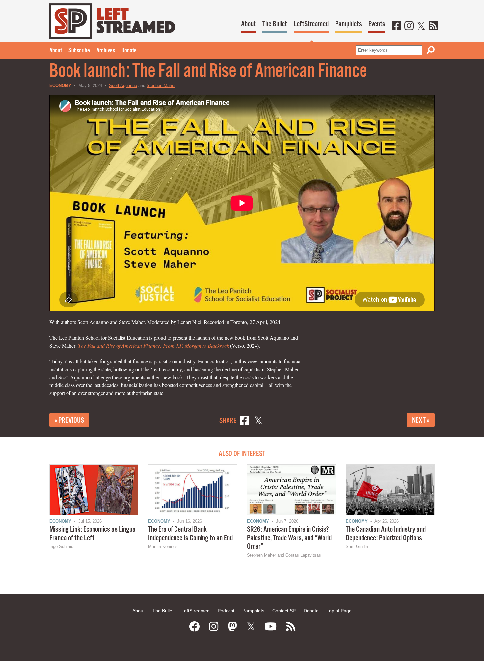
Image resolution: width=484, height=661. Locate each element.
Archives (105, 51)
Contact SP (284, 610)
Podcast (226, 610)
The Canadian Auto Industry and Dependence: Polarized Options (386, 534)
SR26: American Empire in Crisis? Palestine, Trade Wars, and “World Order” (289, 538)
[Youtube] (271, 627)
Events (376, 24)
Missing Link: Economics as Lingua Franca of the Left (92, 534)
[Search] (431, 50)
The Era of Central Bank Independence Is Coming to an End (190, 534)
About (248, 24)
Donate (129, 51)
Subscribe (79, 51)
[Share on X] (258, 421)
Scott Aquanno (123, 85)
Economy (60, 85)
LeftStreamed (311, 24)
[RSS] (433, 26)
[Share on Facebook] (244, 421)
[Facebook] (396, 26)
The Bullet (274, 24)
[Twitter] (421, 26)
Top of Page (339, 610)
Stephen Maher (161, 85)
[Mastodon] (232, 627)
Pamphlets (348, 24)
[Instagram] (409, 26)
